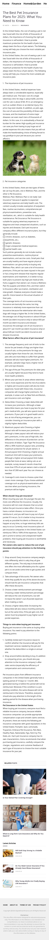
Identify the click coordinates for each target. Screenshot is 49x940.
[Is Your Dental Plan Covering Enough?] (24, 782)
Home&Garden (32, 3)
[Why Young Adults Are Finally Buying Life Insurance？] (8, 884)
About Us (14, 905)
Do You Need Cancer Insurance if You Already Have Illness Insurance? (29, 867)
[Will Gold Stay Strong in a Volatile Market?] (8, 853)
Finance (16, 3)
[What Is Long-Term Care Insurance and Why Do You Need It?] (24, 818)
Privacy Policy (39, 905)
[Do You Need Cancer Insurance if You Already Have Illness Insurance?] (8, 868)
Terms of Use (25, 905)
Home (5, 3)
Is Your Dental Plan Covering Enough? (18, 798)
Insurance (25, 25)
